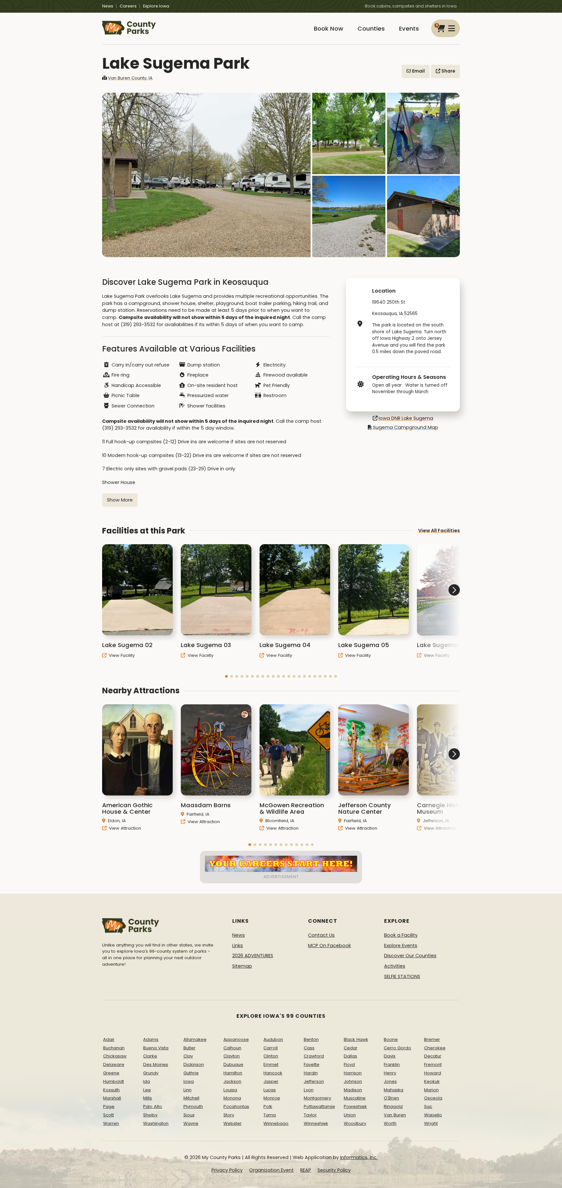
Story (228, 1115)
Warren (111, 1123)
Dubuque (233, 1064)
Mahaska (393, 1090)
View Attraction (124, 828)
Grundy (150, 1073)
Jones (390, 1081)
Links (237, 945)
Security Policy (334, 1170)
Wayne (190, 1123)
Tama (269, 1115)
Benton (311, 1039)
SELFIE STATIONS (402, 976)
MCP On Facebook (329, 945)
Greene (111, 1073)
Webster (232, 1123)
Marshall (112, 1098)
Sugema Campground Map (405, 427)
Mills (147, 1098)
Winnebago (275, 1123)
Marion (431, 1090)
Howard (432, 1073)
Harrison (353, 1073)
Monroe (271, 1098)
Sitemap (242, 966)
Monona (232, 1098)
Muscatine (355, 1098)
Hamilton (232, 1073)
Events (409, 28)
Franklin (392, 1064)
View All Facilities (439, 530)
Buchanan (114, 1048)
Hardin (311, 1073)
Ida (146, 1081)
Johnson (353, 1081)
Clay (188, 1056)
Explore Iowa (156, 6)
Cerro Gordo (397, 1048)
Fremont (433, 1064)
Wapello (433, 1115)
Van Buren (395, 1115)
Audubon (273, 1039)
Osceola (433, 1098)
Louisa (230, 1090)
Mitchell (191, 1098)
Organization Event (271, 1170)
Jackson (232, 1081)
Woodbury (355, 1123)
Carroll (270, 1048)
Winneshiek (316, 1123)
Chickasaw (115, 1056)
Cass (309, 1048)
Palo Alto (152, 1106)
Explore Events (400, 945)
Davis (389, 1056)
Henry (390, 1073)
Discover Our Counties (410, 955)
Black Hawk (356, 1039)
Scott (108, 1115)
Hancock (272, 1073)
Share (447, 71)
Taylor (310, 1115)
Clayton (231, 1056)
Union (350, 1115)
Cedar (350, 1048)
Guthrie (191, 1073)
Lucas (269, 1090)
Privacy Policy (227, 1170)
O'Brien (391, 1098)
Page (108, 1106)
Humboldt (113, 1081)
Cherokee (435, 1048)
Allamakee (195, 1039)
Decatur (432, 1056)
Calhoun (232, 1048)
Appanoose (236, 1039)
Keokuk (432, 1081)
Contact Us (321, 935)
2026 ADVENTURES (252, 955)
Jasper (270, 1081)
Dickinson (193, 1064)
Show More (120, 500)
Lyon (309, 1090)
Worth (390, 1123)
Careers (128, 6)
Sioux (188, 1115)
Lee (147, 1090)
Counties (371, 28)
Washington (155, 1123)
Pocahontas (236, 1106)
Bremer (432, 1039)
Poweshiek (355, 1106)
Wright (431, 1123)
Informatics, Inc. (359, 1157)
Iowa (188, 1081)
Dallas (350, 1056)
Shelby (150, 1115)
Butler (189, 1048)
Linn (187, 1090)
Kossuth (111, 1090)
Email (418, 71)
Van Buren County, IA (130, 78)
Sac (428, 1106)
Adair (108, 1039)
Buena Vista (155, 1048)
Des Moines (155, 1064)
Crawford (314, 1056)
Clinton (270, 1056)
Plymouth (193, 1106)
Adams (150, 1039)
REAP (305, 1170)
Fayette (311, 1064)
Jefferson (314, 1081)
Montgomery (317, 1098)
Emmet (270, 1064)
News (107, 6)
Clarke (150, 1056)
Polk (267, 1106)
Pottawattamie (319, 1106)
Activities (394, 966)
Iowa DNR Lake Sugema (406, 418)
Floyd (349, 1064)
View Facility (121, 655)
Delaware (113, 1064)
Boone (391, 1039)
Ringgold (393, 1106)
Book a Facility (401, 935)
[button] (226, 676)
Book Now (328, 28)
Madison (353, 1090)
